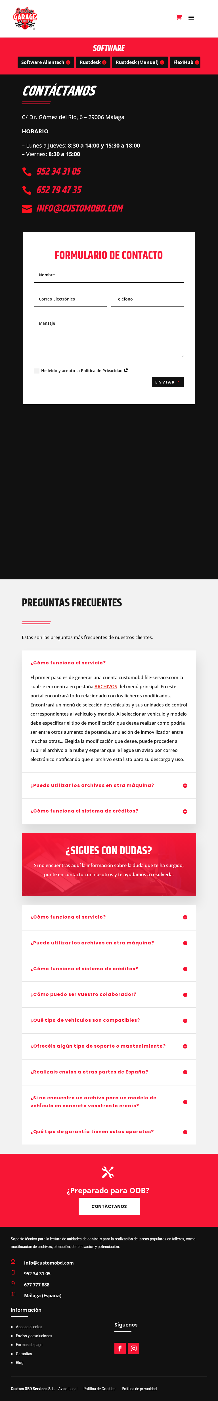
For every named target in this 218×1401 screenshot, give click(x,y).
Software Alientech (42, 62)
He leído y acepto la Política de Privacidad (82, 370)
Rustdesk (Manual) (137, 62)
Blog (19, 1362)
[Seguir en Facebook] (120, 1348)
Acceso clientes (29, 1326)
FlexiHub (183, 62)
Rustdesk (90, 62)
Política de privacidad (139, 1389)
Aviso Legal (67, 1389)
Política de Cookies (99, 1389)
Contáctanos (109, 1206)
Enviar (165, 382)
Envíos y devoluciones (34, 1335)
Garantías (24, 1353)
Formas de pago (29, 1344)
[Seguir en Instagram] (133, 1348)
